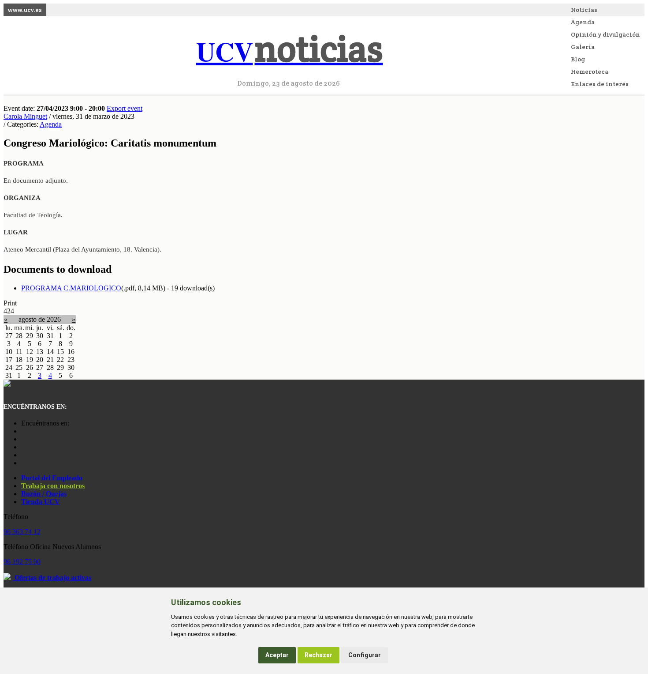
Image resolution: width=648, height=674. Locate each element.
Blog (578, 59)
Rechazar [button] (318, 655)
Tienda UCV (40, 501)
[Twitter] (23, 455)
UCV (289, 51)
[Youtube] (23, 447)
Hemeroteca (589, 71)
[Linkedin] (23, 463)
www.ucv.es (25, 10)
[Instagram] (23, 431)
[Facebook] (23, 439)
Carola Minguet (25, 116)
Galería (583, 47)
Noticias (584, 10)
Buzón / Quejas (44, 493)
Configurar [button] (364, 655)
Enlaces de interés (600, 84)
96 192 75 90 (22, 561)
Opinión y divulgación (605, 34)
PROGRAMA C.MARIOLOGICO (71, 288)
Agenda (583, 22)
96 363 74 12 (22, 531)
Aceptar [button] (277, 655)
